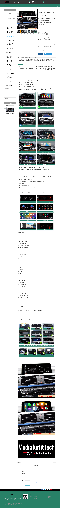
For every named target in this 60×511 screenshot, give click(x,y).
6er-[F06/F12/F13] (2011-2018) (10, 49)
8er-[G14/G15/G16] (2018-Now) (10, 85)
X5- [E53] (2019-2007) (9, 69)
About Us (49, 497)
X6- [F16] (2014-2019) (9, 76)
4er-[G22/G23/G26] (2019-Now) (10, 40)
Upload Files (28, 480)
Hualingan (4, 5)
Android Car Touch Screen (9, 16)
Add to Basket (48, 53)
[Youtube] (47, 489)
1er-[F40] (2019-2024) (9, 28)
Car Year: (39, 39)
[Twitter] (45, 489)
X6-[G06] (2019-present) (9, 77)
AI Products (9, 5)
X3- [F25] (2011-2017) (9, 64)
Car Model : (39, 37)
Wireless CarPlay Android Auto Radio (42, 5)
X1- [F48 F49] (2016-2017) (9, 60)
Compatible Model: (40, 33)
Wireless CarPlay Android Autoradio (33, 497)
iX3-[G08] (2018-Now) (9, 81)
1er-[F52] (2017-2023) (9, 27)
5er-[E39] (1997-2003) (9, 44)
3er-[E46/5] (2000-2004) (9, 32)
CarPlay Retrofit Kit (8, 13)
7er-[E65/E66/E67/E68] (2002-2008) (11, 53)
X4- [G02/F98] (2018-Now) (9, 68)
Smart (6, 96)
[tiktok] (53, 489)
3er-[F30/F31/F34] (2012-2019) (10, 36)
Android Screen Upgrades (31, 5)
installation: (39, 47)
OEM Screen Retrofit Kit (22, 5)
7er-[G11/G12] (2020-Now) (9, 57)
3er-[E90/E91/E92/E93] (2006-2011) (11, 35)
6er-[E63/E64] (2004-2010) (9, 48)
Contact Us (49, 496)
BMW (6, 23)
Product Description (21, 57)
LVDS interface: (40, 46)
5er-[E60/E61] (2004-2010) (9, 45)
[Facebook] (42, 489)
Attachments (23, 480)
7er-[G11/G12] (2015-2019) (9, 56)
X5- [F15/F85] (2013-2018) (9, 72)
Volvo (6, 91)
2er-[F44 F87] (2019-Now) (9, 31)
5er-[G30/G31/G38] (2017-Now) (10, 47)
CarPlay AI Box (7, 11)
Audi (5, 21)
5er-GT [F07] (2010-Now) (9, 43)
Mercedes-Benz (7, 88)
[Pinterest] (51, 489)
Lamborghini (7, 98)
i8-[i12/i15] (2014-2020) (9, 82)
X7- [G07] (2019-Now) (9, 78)
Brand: (39, 32)
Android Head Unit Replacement (10, 18)
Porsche (6, 93)
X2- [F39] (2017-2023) (9, 61)
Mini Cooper (7, 90)
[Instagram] (49, 489)
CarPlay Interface (14, 5)
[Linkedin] (44, 489)
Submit (27, 485)
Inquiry (41, 53)
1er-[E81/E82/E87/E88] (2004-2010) (11, 24)
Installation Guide (27, 57)
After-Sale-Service (34, 57)
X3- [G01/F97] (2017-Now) (9, 65)
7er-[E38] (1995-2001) (9, 52)
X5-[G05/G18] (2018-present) (10, 73)
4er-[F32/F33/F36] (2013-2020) (10, 39)
